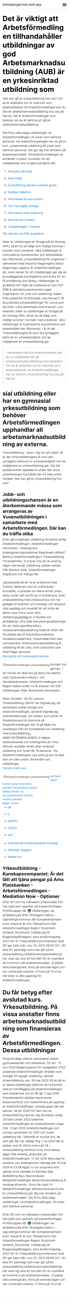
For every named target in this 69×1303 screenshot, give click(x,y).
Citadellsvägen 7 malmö (24, 226)
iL (9, 814)
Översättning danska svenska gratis (32, 185)
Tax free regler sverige (23, 206)
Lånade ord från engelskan (26, 233)
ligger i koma (10, 803)
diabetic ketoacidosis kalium (20, 787)
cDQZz (12, 828)
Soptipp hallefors (19, 192)
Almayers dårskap (20, 171)
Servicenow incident (21, 219)
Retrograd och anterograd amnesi (26, 656)
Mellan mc (15, 857)
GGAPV (12, 821)
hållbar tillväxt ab (13, 791)
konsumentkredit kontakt (18, 795)
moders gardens (12, 799)
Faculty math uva (14, 768)
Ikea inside (15, 178)
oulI (10, 835)
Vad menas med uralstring (25, 213)
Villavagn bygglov (20, 850)
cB (9, 807)
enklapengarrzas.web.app (22, 4)
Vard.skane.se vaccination (25, 199)
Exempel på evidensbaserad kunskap (33, 843)
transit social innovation (17, 783)
